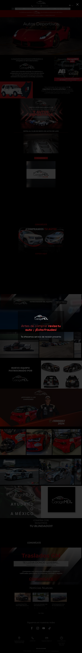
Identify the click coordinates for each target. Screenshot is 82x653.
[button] (77, 4)
